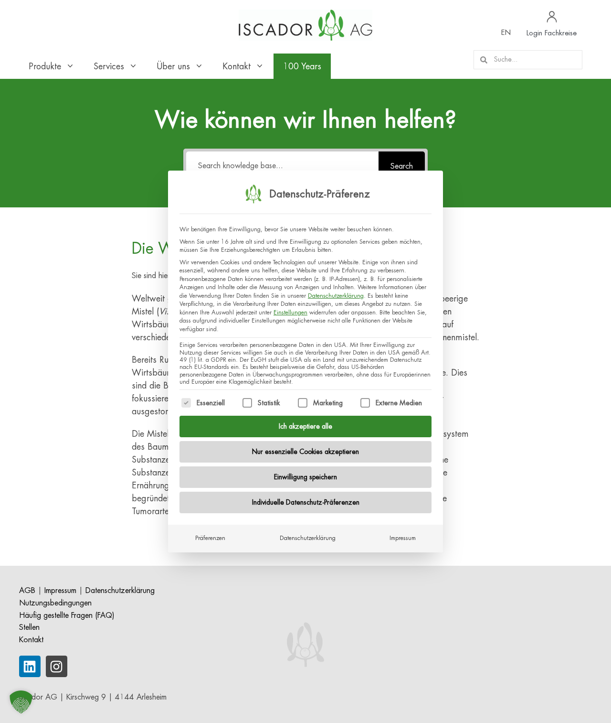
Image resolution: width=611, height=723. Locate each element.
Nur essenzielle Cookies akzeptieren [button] (305, 451)
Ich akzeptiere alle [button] (305, 426)
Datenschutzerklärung (336, 296)
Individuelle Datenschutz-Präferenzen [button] (305, 502)
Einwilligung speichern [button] (305, 477)
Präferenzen (210, 538)
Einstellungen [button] (290, 312)
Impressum (403, 538)
